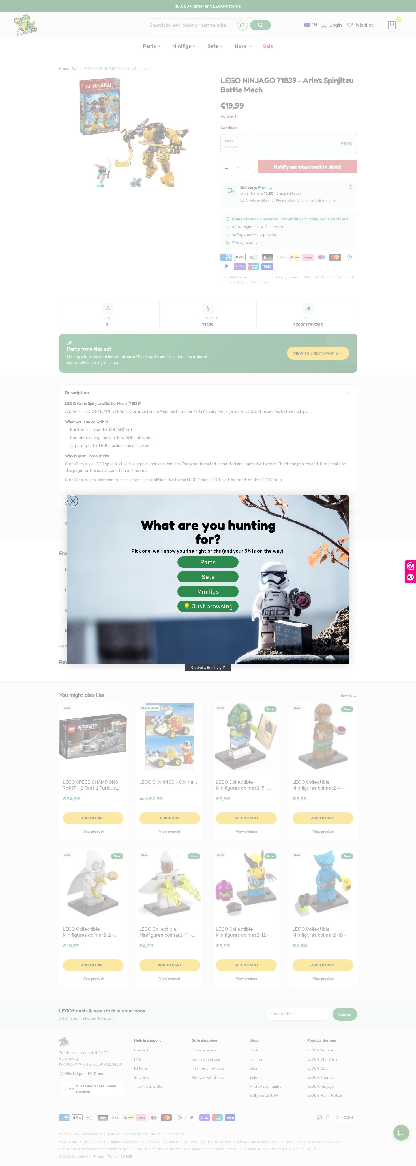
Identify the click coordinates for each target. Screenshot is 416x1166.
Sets (208, 576)
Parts (208, 562)
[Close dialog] (73, 501)
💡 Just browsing (208, 606)
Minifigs (208, 591)
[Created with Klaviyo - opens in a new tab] (208, 667)
